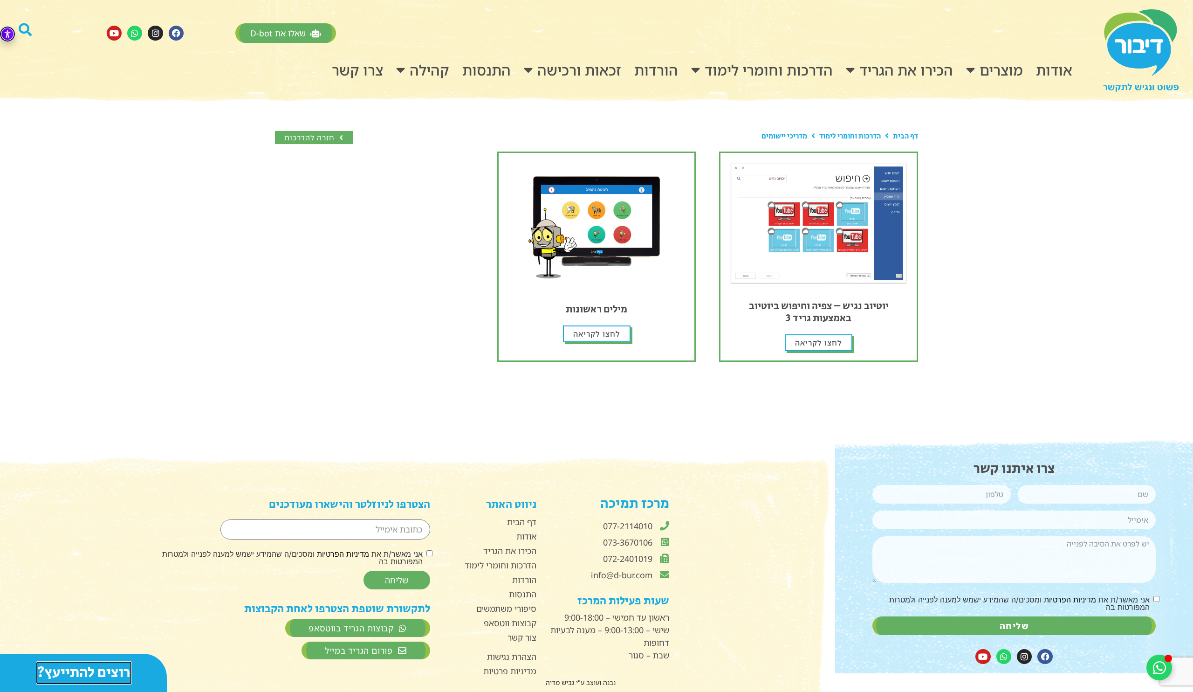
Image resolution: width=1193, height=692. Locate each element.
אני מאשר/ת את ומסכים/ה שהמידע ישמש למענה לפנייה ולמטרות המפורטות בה (1019, 603)
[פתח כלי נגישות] (7, 34)
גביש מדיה (560, 682)
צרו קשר (357, 70)
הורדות (656, 70)
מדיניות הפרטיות (1070, 599)
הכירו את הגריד (906, 70)
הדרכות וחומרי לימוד (769, 70)
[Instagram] (155, 33)
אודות (1054, 70)
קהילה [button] (429, 70)
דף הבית (905, 136)
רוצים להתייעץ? (83, 673)
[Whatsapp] (134, 33)
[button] (37, 33)
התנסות (486, 70)
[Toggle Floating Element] (1159, 667)
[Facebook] (176, 33)
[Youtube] (114, 33)
